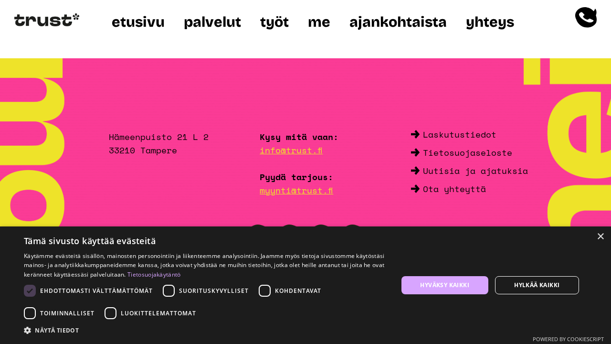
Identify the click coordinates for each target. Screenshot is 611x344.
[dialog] (305, 285)
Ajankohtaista (398, 22)
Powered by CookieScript (568, 339)
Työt (274, 22)
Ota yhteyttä (454, 189)
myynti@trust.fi (296, 190)
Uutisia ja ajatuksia (475, 170)
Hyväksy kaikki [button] (444, 285)
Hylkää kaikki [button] (536, 285)
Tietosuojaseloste (467, 152)
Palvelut (212, 22)
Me (319, 22)
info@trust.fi (291, 150)
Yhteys (490, 22)
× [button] (600, 236)
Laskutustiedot (459, 134)
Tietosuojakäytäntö (153, 274)
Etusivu (138, 22)
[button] (205, 330)
